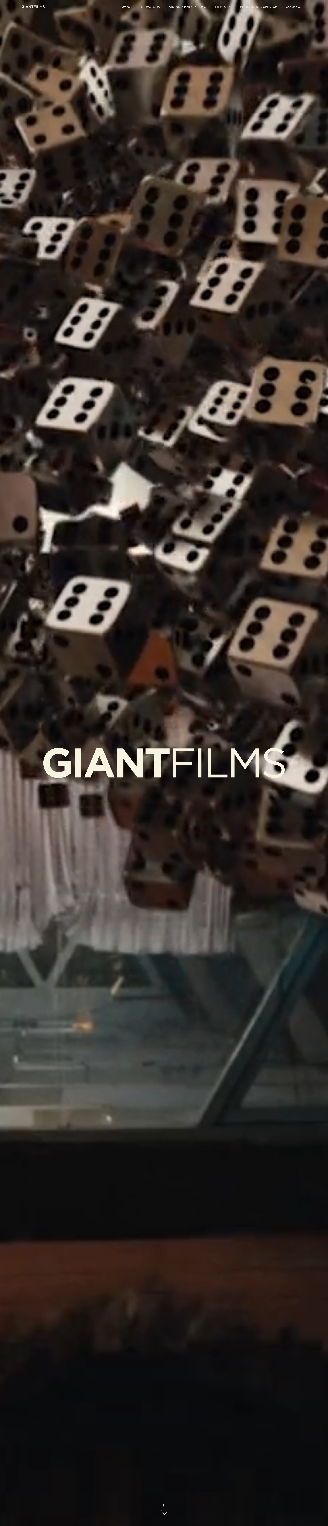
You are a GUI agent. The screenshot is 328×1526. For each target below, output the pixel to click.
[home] (33, 6)
